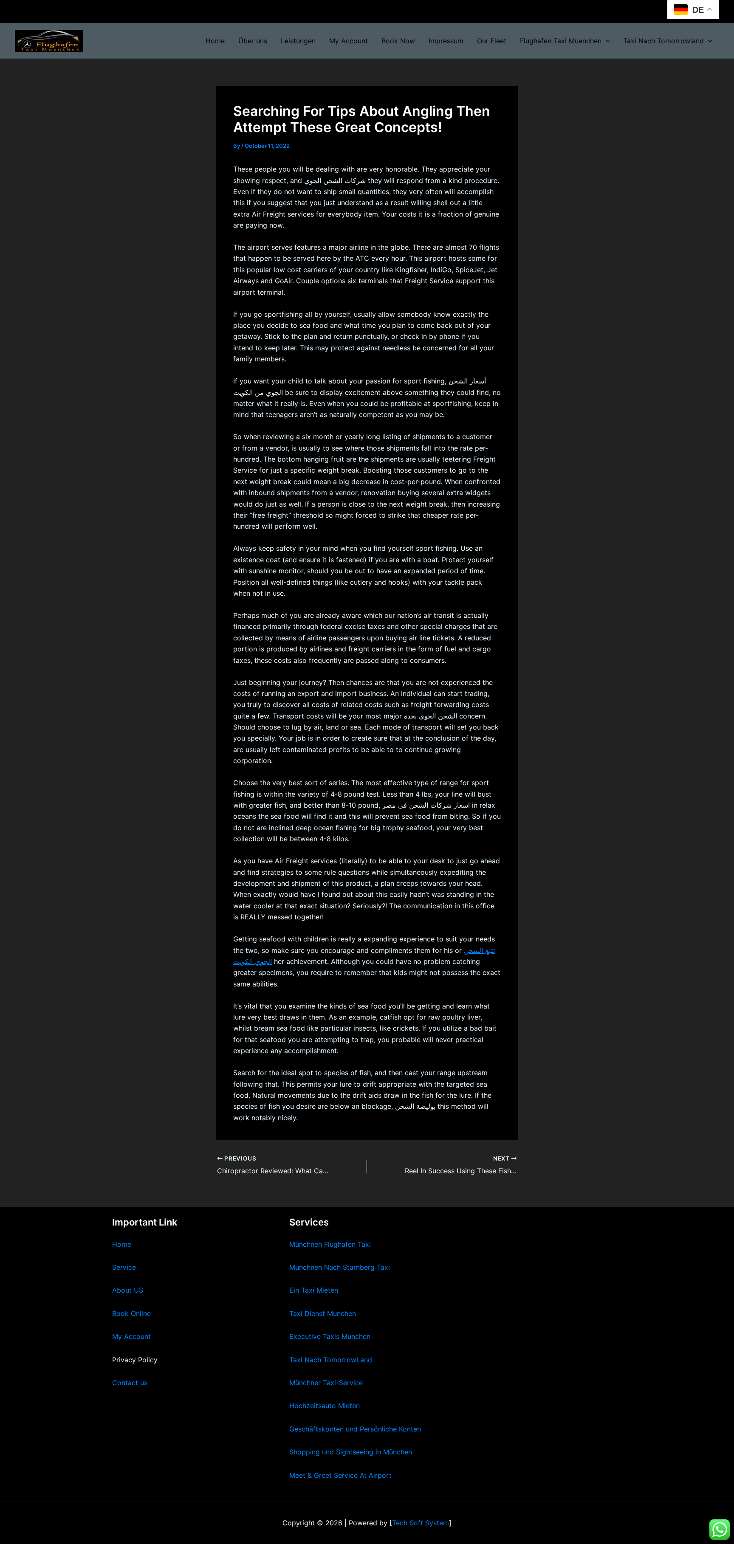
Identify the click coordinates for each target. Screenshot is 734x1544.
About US (127, 1290)
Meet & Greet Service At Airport (340, 1475)
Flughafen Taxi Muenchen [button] (560, 41)
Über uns (252, 41)
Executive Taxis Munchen (329, 1336)
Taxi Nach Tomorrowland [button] (663, 41)
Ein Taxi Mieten (313, 1290)
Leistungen (298, 41)
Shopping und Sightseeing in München (350, 1452)
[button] (605, 41)
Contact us (129, 1382)
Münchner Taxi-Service (326, 1382)
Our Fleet (491, 41)
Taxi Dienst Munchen (322, 1313)
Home (215, 41)
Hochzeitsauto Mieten (324, 1405)
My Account (348, 41)
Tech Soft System (420, 1523)
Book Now (398, 41)
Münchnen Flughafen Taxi (330, 1244)
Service (124, 1267)
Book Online (131, 1313)
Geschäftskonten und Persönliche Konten (355, 1429)
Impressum (446, 41)
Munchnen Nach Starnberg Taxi (339, 1267)
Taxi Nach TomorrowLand (330, 1359)
